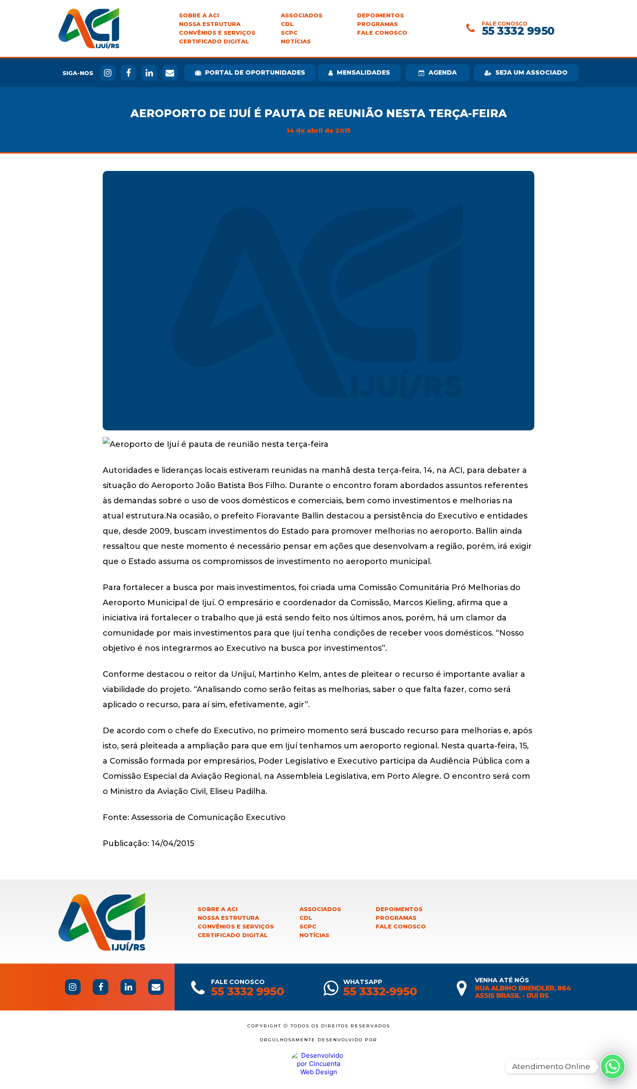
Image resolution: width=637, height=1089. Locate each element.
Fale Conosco (382, 33)
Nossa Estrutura (209, 24)
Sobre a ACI (199, 15)
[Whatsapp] (612, 1066)
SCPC (289, 33)
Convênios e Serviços (217, 33)
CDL (287, 24)
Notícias (296, 41)
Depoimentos (380, 15)
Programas (377, 24)
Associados (301, 15)
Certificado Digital (214, 41)
